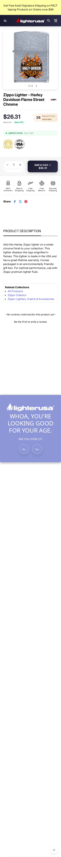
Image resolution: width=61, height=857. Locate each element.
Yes (37, 449)
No (24, 449)
